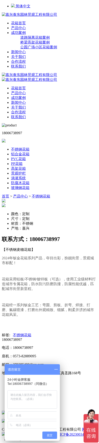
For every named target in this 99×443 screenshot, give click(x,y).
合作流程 (18, 61)
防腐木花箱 (20, 183)
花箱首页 (18, 23)
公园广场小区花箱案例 (38, 47)
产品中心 (18, 28)
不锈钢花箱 (20, 149)
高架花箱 (18, 168)
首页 (5, 196)
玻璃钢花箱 (20, 188)
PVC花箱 (18, 159)
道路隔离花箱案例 (35, 37)
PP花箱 (17, 164)
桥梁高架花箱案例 (35, 42)
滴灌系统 (18, 178)
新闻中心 (18, 52)
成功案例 (18, 33)
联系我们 (18, 66)
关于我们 (18, 57)
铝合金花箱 (20, 154)
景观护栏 (18, 173)
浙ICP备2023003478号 (73, 434)
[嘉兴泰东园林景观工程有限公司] (29, 14)
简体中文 (22, 6)
